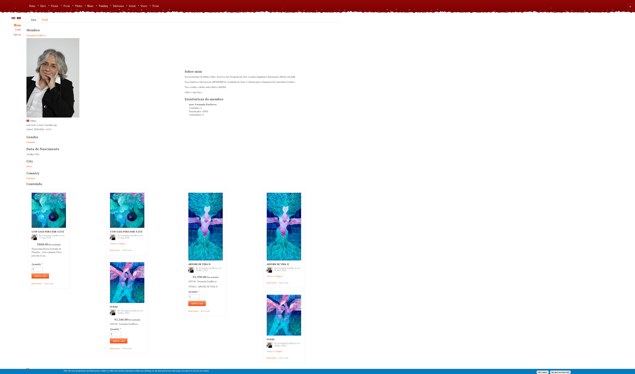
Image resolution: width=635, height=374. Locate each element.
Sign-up (17, 34)
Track (45, 19)
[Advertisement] (209, 45)
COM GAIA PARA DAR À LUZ (48, 231)
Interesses (118, 6)
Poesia (54, 6)
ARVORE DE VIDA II (199, 264)
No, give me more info (560, 372)
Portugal (30, 178)
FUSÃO (114, 306)
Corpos (121, 243)
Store (43, 6)
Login (18, 29)
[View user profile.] (35, 239)
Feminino (30, 142)
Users (143, 6)
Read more (36, 283)
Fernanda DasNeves (36, 35)
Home (32, 6)
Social (132, 6)
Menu (17, 25)
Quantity (37, 264)
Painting (103, 6)
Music (90, 6)
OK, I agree (542, 372)
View (35, 19)
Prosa (66, 6)
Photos (78, 6)
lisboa (29, 166)
